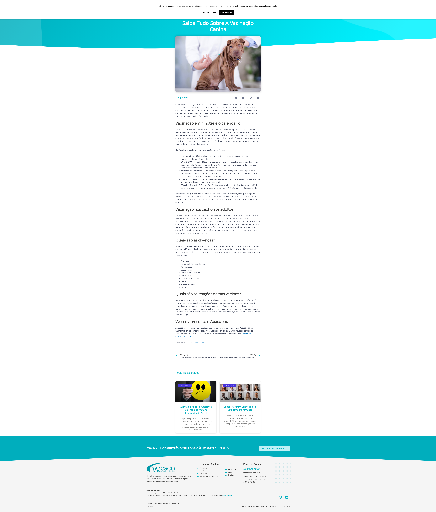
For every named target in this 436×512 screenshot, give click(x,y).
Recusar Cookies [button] (209, 12)
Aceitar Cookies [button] (226, 12)
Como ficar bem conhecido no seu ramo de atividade (240, 408)
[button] (235, 98)
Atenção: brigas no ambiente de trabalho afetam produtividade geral (196, 410)
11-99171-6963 (227, 495)
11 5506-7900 (251, 468)
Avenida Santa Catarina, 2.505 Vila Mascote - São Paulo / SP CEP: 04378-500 (254, 479)
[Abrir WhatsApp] (430, 506)
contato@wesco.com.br (252, 473)
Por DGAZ (150, 506)
